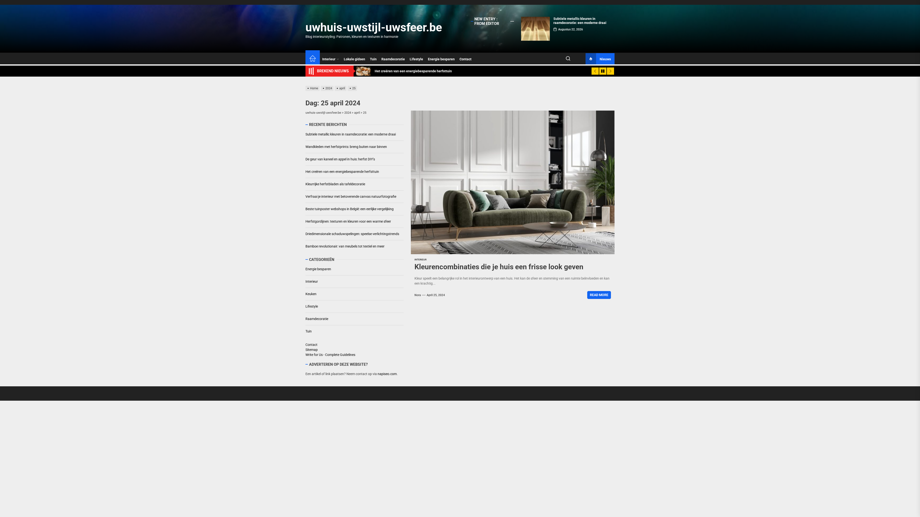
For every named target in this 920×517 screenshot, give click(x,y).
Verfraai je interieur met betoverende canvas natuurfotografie (350, 196)
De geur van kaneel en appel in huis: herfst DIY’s (340, 159)
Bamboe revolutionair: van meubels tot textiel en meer (345, 246)
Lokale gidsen (354, 59)
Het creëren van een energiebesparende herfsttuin (342, 172)
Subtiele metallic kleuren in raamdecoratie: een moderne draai (350, 134)
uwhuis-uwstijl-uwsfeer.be (373, 27)
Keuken (310, 294)
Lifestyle (416, 59)
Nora (417, 295)
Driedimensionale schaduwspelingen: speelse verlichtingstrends (352, 234)
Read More (599, 295)
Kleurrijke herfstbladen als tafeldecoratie (335, 184)
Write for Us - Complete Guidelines (330, 355)
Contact (466, 59)
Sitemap (311, 350)
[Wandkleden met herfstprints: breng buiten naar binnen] (535, 29)
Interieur (328, 59)
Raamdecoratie (393, 59)
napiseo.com (387, 374)
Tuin (373, 59)
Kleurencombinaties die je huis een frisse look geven (498, 267)
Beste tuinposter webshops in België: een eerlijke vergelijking (349, 209)
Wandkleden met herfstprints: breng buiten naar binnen (580, 21)
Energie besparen (441, 59)
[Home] (312, 59)
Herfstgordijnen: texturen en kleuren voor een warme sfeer (348, 221)
